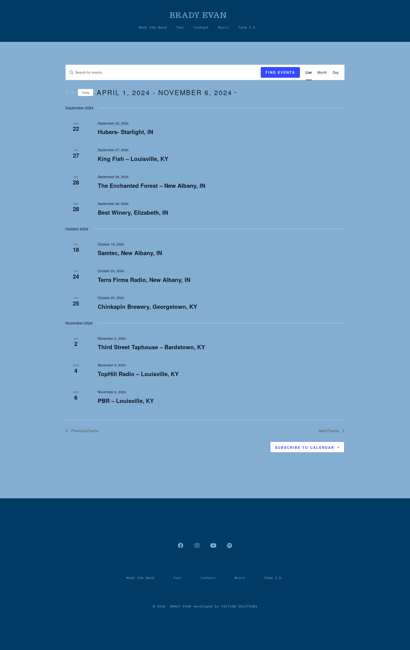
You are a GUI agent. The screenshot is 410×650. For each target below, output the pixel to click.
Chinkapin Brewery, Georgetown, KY (147, 306)
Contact (201, 27)
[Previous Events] (66, 93)
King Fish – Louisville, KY (133, 159)
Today (85, 92)
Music (223, 27)
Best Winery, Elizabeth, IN (133, 212)
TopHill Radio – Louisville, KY (138, 374)
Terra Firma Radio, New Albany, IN (144, 280)
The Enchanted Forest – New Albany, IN (151, 185)
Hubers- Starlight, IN (125, 132)
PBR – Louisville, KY (126, 401)
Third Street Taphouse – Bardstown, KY (151, 347)
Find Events (280, 72)
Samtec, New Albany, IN (130, 253)
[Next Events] (73, 93)
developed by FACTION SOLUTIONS (225, 606)
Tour (180, 27)
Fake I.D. (247, 27)
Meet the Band (153, 27)
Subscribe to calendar (304, 447)
